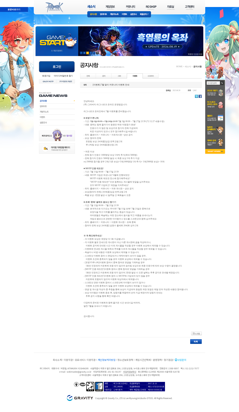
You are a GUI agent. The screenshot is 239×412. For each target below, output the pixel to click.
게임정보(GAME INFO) (110, 7)
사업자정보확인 (129, 371)
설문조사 (134, 14)
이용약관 (68, 360)
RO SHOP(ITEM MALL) (151, 7)
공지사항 (93, 14)
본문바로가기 (6, 1)
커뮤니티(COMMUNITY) (130, 7)
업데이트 (103, 14)
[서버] (119, 75)
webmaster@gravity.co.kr (79, 371)
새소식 (188, 66)
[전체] (88, 75)
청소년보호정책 (125, 360)
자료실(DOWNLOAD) (171, 7)
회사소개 (57, 360)
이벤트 (124, 14)
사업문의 (181, 360)
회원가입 (46, 76)
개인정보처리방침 (106, 360)
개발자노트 (114, 14)
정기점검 (168, 360)
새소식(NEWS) (91, 7)
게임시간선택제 (143, 360)
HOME (179, 66)
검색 (222, 83)
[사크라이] (151, 75)
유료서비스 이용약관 (85, 360)
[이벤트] (135, 75)
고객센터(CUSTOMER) (189, 7)
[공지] (104, 75)
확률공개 (145, 14)
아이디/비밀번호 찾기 (63, 76)
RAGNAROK (54, 7)
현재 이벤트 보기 (97, 53)
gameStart (57, 38)
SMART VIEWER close (215, 151)
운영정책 (157, 360)
